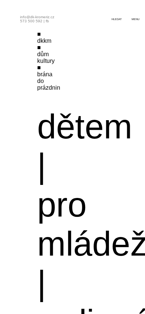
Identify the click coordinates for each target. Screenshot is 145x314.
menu (135, 19)
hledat (117, 19)
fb (47, 21)
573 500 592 (31, 21)
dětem (84, 126)
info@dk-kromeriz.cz (37, 17)
